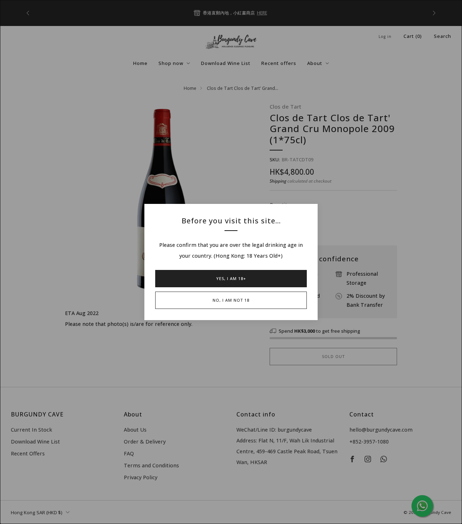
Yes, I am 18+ (231, 278)
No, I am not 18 (231, 300)
